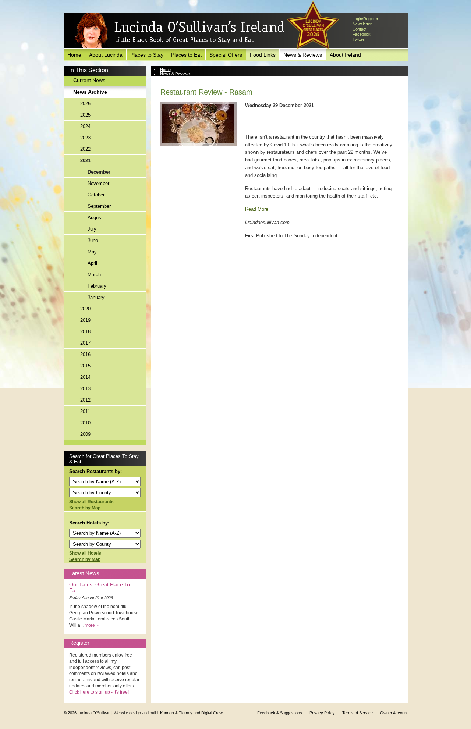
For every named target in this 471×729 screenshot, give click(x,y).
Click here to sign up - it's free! (99, 692)
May (92, 252)
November (98, 183)
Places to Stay (146, 55)
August (95, 217)
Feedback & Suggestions (279, 713)
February (97, 286)
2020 (85, 309)
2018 (85, 331)
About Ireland (345, 55)
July (92, 229)
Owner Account (394, 713)
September (99, 206)
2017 (85, 343)
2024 (85, 126)
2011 (85, 411)
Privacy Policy (322, 713)
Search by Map (84, 508)
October (96, 195)
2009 (85, 434)
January (96, 297)
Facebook (362, 34)
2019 (85, 320)
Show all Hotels (85, 553)
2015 (85, 366)
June (93, 240)
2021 (85, 160)
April (92, 263)
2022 (85, 149)
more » (92, 625)
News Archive (90, 92)
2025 (85, 115)
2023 (85, 138)
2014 (85, 377)
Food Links (263, 55)
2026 (85, 103)
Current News (89, 80)
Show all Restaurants (91, 501)
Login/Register (365, 19)
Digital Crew (212, 713)
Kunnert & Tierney (176, 713)
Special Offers (225, 55)
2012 (85, 400)
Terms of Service (357, 713)
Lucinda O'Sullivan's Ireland (179, 31)
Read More (256, 209)
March (94, 274)
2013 (85, 388)
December (99, 172)
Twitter (358, 39)
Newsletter (362, 24)
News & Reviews (302, 55)
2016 (85, 354)
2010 (85, 423)
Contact (359, 29)
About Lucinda (106, 55)
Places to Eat (186, 55)
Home (74, 55)
